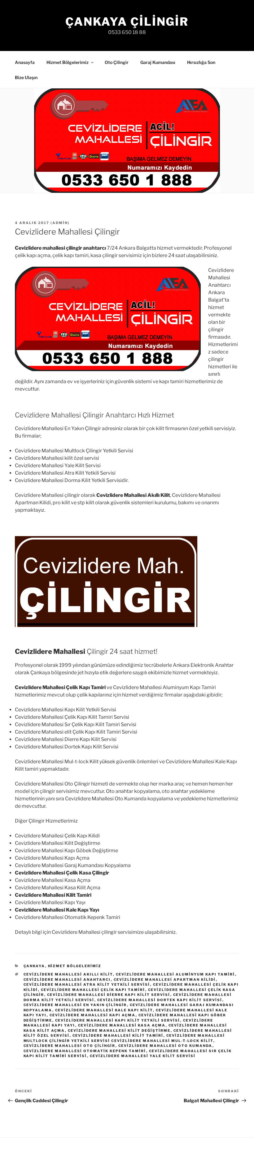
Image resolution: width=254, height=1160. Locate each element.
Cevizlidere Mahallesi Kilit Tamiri (118, 1035)
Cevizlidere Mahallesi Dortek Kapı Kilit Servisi (159, 1000)
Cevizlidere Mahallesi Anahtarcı (67, 979)
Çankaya (34, 966)
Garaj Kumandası (157, 62)
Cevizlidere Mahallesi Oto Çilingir (70, 1046)
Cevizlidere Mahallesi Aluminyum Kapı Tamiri (175, 974)
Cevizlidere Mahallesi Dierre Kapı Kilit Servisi (108, 995)
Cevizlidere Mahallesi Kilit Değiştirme (119, 1030)
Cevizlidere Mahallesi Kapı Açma (93, 1015)
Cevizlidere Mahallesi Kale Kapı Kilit (104, 1010)
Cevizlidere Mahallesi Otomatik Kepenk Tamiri (85, 1051)
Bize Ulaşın (26, 77)
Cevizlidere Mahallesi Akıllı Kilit (68, 974)
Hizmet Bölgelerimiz (67, 62)
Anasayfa (25, 62)
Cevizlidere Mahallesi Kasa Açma (122, 1025)
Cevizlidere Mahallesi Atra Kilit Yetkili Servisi (87, 984)
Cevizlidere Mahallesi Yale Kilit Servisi (143, 1056)
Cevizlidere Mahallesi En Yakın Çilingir (75, 1005)
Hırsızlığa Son (201, 62)
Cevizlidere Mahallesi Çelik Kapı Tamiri (93, 990)
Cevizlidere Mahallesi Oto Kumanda (165, 1046)
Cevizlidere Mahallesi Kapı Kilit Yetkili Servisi (117, 1020)
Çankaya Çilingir (127, 21)
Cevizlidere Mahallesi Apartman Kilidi (165, 979)
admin (60, 223)
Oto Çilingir (117, 62)
